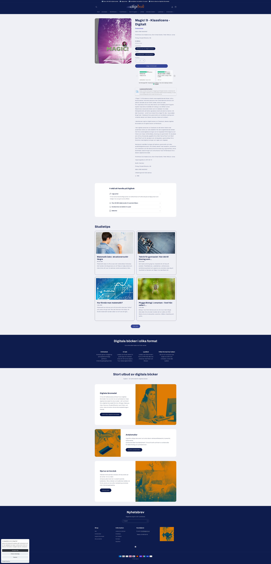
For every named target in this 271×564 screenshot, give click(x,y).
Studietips (118, 533)
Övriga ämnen (139, 28)
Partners (118, 538)
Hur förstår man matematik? (110, 303)
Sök (96, 531)
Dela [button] (138, 175)
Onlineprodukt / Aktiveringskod (145, 54)
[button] (96, 7)
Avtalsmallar (98, 533)
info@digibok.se (145, 531)
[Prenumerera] (147, 521)
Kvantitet (137, 57)
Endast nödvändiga (15, 553)
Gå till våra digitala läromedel (110, 414)
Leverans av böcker (120, 531)
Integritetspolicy (6, 561)
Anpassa (15, 557)
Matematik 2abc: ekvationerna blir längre (112, 258)
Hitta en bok (105, 490)
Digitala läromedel (99, 536)
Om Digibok (119, 536)
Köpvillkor (118, 541)
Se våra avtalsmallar (134, 449)
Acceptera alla (15, 550)
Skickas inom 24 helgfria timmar (145, 48)
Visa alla (135, 326)
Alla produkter (98, 538)
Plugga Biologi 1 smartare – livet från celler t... (155, 304)
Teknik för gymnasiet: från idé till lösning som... (154, 258)
